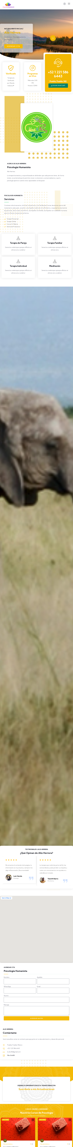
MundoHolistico (8, 1144)
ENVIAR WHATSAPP (58, 85)
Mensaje (6, 1005)
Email (38, 986)
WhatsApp (7, 986)
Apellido (39, 977)
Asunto (6, 995)
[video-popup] (53, 38)
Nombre (6, 977)
